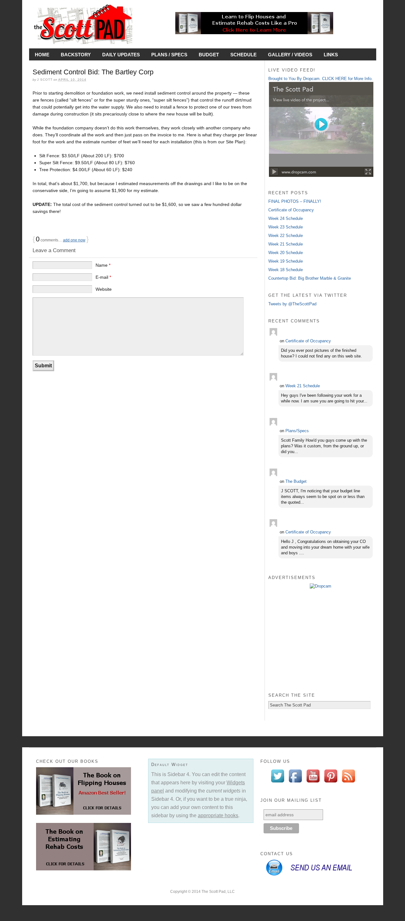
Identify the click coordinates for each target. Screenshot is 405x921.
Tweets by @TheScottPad (292, 304)
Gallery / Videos (290, 54)
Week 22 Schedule (285, 235)
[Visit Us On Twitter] (277, 783)
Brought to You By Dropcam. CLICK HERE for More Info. (320, 78)
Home (42, 54)
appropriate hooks (218, 815)
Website (104, 289)
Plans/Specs (297, 430)
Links (331, 54)
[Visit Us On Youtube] (313, 783)
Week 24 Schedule (285, 218)
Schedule (243, 54)
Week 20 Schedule (285, 252)
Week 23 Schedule (285, 227)
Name (103, 265)
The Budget (296, 481)
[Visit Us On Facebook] (295, 783)
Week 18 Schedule (285, 269)
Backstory (76, 54)
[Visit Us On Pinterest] (331, 783)
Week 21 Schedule (285, 244)
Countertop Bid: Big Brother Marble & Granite (309, 278)
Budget (209, 54)
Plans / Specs (169, 54)
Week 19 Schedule (285, 261)
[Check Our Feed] (348, 783)
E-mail (103, 277)
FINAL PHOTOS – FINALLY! (294, 201)
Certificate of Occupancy (291, 210)
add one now (74, 240)
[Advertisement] (320, 640)
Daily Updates (121, 54)
